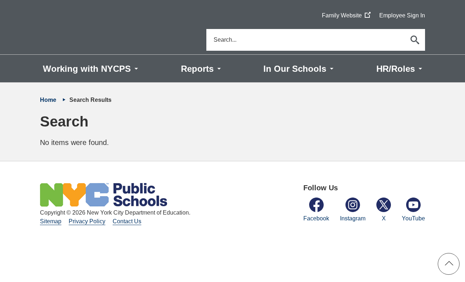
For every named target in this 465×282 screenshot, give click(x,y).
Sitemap (50, 221)
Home (49, 100)
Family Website (346, 15)
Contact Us (127, 221)
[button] (449, 264)
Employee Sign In (402, 15)
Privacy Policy (87, 221)
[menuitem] (90, 68)
